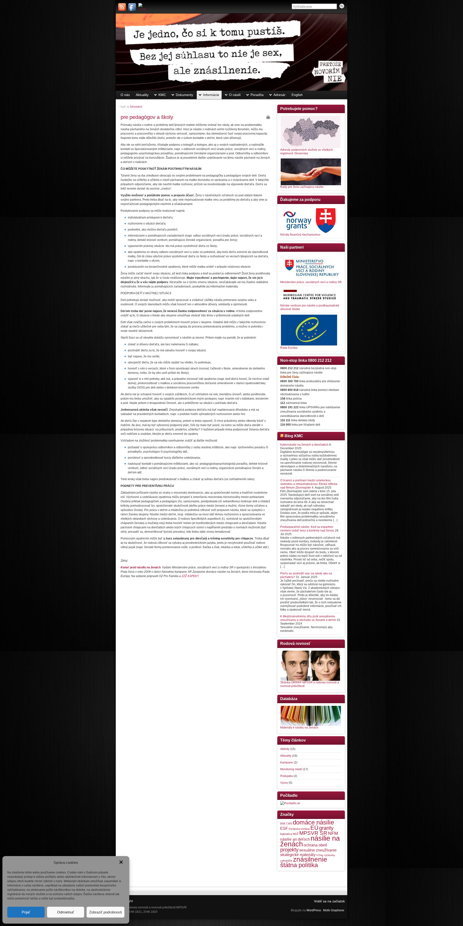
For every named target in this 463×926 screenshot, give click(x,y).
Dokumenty (184, 95)
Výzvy (284, 782)
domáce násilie (313, 822)
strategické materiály (297, 855)
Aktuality (142, 95)
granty (326, 828)
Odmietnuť (65, 912)
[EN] (142, 7)
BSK (282, 823)
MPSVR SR (313, 833)
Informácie (211, 95)
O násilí (235, 95)
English (297, 95)
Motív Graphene (333, 910)
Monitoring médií (291, 769)
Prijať (26, 912)
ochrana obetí (315, 845)
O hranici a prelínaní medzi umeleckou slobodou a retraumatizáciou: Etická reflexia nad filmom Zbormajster (308, 484)
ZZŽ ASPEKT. (190, 576)
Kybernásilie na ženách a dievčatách (304, 444)
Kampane (286, 762)
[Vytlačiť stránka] (268, 117)
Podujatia (286, 776)
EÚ (314, 827)
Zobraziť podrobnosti (105, 912)
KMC (162, 95)
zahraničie (286, 860)
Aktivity (284, 749)
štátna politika (299, 865)
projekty (289, 850)
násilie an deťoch (295, 839)
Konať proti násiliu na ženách (141, 567)
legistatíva (286, 833)
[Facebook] (132, 7)
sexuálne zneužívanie (318, 850)
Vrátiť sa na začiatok (329, 901)
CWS (289, 823)
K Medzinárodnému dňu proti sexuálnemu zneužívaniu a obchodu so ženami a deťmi (308, 618)
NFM (333, 833)
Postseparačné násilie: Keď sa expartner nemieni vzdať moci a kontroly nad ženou (307, 528)
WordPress (313, 910)
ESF (284, 828)
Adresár (279, 95)
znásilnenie (310, 859)
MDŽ (296, 833)
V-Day (319, 855)
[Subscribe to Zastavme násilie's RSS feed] (122, 7)
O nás (125, 95)
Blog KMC (294, 436)
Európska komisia (299, 828)
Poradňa (257, 95)
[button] (121, 862)
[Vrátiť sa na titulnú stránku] (231, 52)
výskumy (329, 855)
